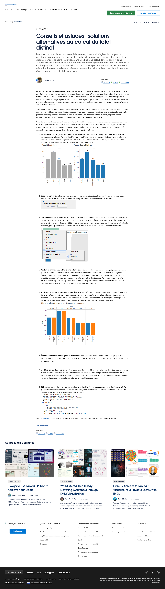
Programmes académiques (88, 552)
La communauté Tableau (88, 523)
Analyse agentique (46, 528)
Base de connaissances (146, 528)
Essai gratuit (17, 531)
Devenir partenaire (119, 532)
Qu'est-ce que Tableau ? (50, 523)
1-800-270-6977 (140, 7)
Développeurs (49, 573)
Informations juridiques (13, 579)
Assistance (142, 523)
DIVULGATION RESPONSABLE (69, 579)
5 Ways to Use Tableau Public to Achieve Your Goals (28, 488)
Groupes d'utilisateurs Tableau (89, 532)
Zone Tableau (83, 548)
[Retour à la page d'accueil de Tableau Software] (13, 3)
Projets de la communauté (88, 544)
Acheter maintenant (148, 13)
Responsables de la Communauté (90, 536)
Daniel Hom (49, 80)
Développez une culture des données (54, 532)
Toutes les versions (144, 540)
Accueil (7, 22)
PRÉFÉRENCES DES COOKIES (14, 583)
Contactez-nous (125, 7)
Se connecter (154, 7)
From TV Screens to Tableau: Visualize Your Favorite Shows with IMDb (135, 489)
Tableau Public (83, 528)
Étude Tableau (45, 540)
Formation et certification (147, 532)
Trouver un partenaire (120, 528)
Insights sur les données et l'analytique (54, 536)
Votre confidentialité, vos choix (41, 583)
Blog (11, 22)
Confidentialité (51, 579)
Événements (82, 556)
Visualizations (18, 22)
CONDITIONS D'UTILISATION (33, 579)
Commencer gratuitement (121, 13)
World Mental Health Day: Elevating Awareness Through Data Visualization (79, 489)
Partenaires (117, 523)
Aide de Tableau (144, 536)
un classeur (45, 418)
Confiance (30, 573)
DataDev (81, 540)
